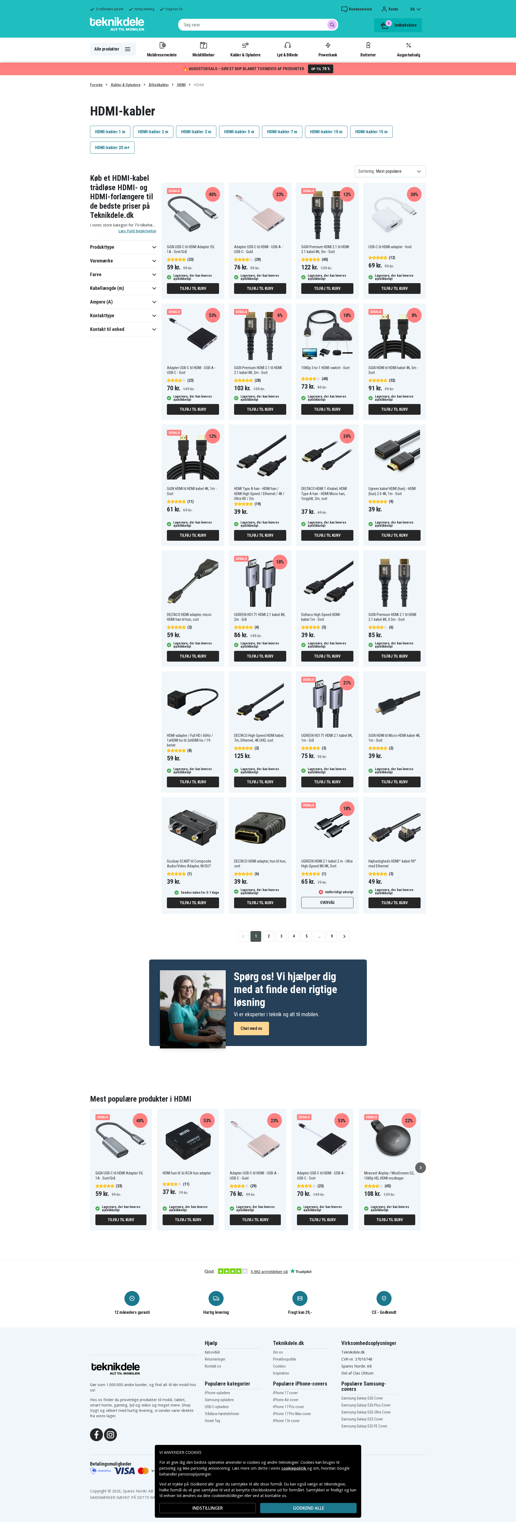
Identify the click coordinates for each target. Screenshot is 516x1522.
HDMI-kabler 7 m (282, 131)
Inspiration (281, 1373)
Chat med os (251, 1028)
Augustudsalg (408, 54)
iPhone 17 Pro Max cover (292, 1414)
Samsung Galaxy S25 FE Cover (364, 1426)
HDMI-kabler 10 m (326, 131)
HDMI (181, 85)
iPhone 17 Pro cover (288, 1407)
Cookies (279, 1366)
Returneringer (215, 1359)
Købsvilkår (212, 1352)
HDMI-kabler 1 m (110, 131)
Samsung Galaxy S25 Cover (362, 1419)
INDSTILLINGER (207, 1508)
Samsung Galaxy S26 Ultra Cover (366, 1412)
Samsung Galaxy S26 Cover (362, 1398)
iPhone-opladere (217, 1393)
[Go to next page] (344, 936)
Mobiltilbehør (203, 54)
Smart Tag (212, 1421)
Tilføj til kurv (193, 288)
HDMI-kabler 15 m (371, 131)
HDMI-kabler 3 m (196, 131)
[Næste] (420, 1167)
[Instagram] (110, 1434)
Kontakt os (213, 1366)
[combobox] (258, 25)
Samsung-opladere (219, 1400)
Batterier (368, 54)
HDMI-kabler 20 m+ (112, 147)
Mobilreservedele (162, 54)
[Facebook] (96, 1434)
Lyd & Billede (287, 54)
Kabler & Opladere (245, 54)
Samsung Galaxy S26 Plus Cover (365, 1405)
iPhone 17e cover (286, 1421)
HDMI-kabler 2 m (153, 131)
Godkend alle (308, 1508)
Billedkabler (158, 85)
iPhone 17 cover (285, 1393)
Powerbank (327, 54)
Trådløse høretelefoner (222, 1414)
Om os (278, 1352)
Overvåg (327, 902)
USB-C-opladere (217, 1407)
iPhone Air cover (285, 1400)
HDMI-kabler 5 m (239, 131)
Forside (96, 85)
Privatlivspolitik (284, 1359)
